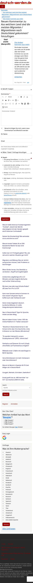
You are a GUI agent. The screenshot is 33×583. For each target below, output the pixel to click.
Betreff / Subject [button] (8, 89)
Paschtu (8, 487)
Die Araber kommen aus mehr (13, 19)
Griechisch (9, 473)
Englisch (8, 468)
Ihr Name (4, 134)
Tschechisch (9, 510)
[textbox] (16, 117)
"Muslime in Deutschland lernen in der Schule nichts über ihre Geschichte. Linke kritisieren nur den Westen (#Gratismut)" (16, 329)
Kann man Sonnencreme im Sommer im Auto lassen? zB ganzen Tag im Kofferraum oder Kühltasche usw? (15, 296)
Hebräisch (9, 475)
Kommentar (5, 94)
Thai (7, 508)
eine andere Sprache (12, 520)
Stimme (6, 524)
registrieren (7, 203)
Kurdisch (8, 485)
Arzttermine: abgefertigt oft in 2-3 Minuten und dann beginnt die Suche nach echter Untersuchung (14, 279)
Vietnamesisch (10, 517)
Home (3, 544)
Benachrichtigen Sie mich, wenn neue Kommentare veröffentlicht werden (17, 129)
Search (4, 385)
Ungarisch (9, 515)
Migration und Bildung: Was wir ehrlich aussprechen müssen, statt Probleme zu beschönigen (15, 262)
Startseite (4, 10)
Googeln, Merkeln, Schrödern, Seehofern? (16, 372)
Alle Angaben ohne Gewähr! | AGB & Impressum (13, 548)
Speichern (5, 219)
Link (28, 82)
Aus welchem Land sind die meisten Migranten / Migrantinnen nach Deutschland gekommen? (17, 14)
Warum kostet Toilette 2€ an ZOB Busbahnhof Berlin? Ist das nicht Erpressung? (13, 246)
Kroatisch (8, 482)
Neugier (7, 417)
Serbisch (8, 499)
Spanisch (8, 501)
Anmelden (14, 404)
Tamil (7, 506)
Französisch (9, 471)
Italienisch (9, 480)
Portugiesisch (10, 492)
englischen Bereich (21, 193)
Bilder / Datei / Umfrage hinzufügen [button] (14, 152)
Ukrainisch (9, 513)
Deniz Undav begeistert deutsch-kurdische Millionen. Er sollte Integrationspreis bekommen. (13, 305)
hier (16, 427)
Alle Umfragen (8, 528)
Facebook (4, 559)
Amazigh (8, 457)
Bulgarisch (9, 464)
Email (3, 141)
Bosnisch (8, 461)
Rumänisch (9, 494)
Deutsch (8, 452)
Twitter (13, 559)
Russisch (8, 496)
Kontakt (10, 544)
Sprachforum (8, 195)
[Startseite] (16, 3)
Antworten (18, 77)
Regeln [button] (5, 157)
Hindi (7, 478)
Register (5, 404)
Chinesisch (9, 466)
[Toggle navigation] (2, 6)
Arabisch (8, 459)
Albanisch (9, 454)
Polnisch (8, 489)
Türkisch (8, 503)
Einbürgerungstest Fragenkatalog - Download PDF (15, 554)
